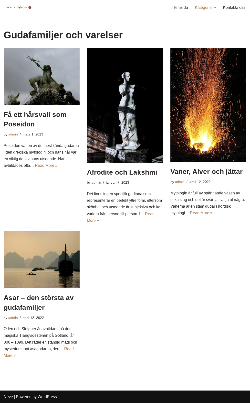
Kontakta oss (234, 7)
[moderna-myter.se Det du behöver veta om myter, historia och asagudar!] (18, 7)
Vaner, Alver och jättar (206, 171)
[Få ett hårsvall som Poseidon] (42, 76)
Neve (8, 397)
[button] (215, 8)
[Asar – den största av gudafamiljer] (42, 259)
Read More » (46, 165)
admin (13, 134)
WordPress (47, 397)
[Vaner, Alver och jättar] (208, 105)
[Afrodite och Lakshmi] (125, 105)
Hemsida (180, 7)
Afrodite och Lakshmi (122, 172)
